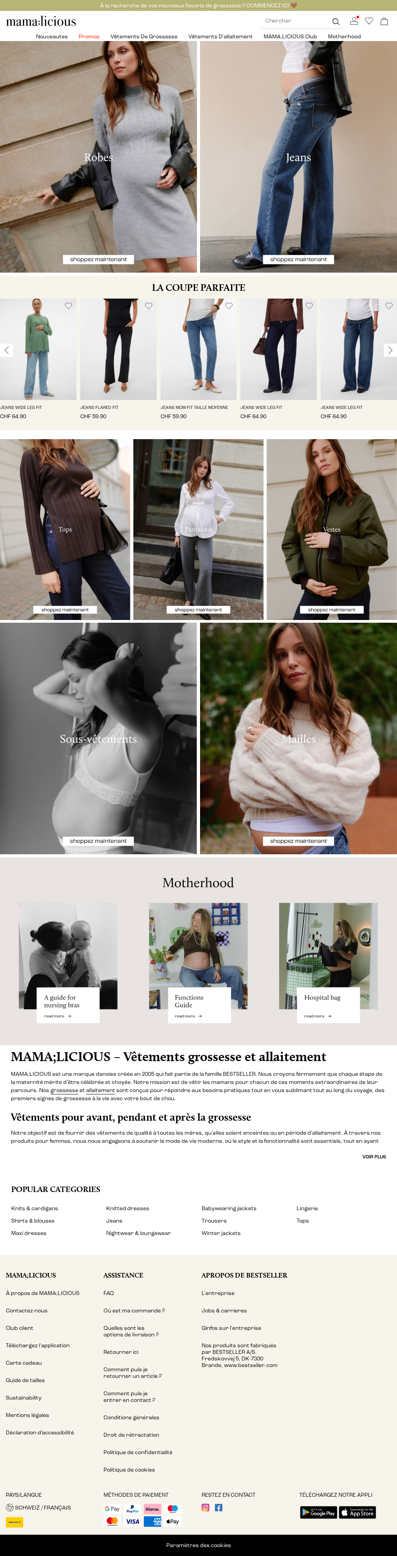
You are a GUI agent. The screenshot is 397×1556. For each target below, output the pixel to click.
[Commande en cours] (384, 21)
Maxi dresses (29, 1233)
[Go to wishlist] (369, 23)
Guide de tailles (25, 1380)
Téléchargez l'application (38, 1345)
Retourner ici (121, 1352)
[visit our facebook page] (219, 1509)
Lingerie (307, 1208)
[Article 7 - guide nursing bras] (66, 951)
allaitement (100, 1090)
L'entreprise (218, 1293)
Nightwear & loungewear (138, 1233)
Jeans (114, 1221)
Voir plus (374, 1156)
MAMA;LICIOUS (31, 1275)
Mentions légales (27, 1415)
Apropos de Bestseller (244, 1275)
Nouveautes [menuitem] (52, 36)
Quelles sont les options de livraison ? (131, 1331)
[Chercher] (336, 21)
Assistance (123, 1275)
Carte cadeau (24, 1363)
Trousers (214, 1221)
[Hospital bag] (331, 951)
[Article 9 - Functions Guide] (198, 951)
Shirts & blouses (33, 1221)
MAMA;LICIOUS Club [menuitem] (290, 36)
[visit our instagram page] (205, 1509)
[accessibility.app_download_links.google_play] (318, 1519)
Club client (19, 1328)
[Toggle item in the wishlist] (68, 306)
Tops (303, 1221)
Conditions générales (131, 1417)
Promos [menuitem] (89, 36)
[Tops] (65, 529)
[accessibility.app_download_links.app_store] (357, 1519)
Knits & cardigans (34, 1208)
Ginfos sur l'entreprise (231, 1328)
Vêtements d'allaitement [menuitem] (220, 36)
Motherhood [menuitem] (344, 36)
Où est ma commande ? (134, 1310)
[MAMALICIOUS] (41, 25)
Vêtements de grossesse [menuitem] (144, 36)
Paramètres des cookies (198, 1545)
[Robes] (98, 157)
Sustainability (23, 1398)
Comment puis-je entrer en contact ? (129, 1396)
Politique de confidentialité (138, 1452)
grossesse (64, 1090)
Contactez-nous (27, 1310)
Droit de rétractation (131, 1435)
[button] (38, 349)
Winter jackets (221, 1233)
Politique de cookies (129, 1470)
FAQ (109, 1293)
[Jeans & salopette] (298, 157)
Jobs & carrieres (224, 1310)
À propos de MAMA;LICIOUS (42, 1293)
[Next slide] (390, 350)
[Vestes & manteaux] (332, 529)
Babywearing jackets (229, 1208)
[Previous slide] (6, 350)
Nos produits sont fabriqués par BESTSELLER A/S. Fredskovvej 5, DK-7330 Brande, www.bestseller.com (240, 1355)
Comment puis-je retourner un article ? (133, 1372)
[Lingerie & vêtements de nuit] (98, 738)
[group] (38, 365)
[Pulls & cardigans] (298, 738)
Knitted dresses (127, 1208)
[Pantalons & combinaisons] (198, 529)
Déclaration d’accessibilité (40, 1432)
